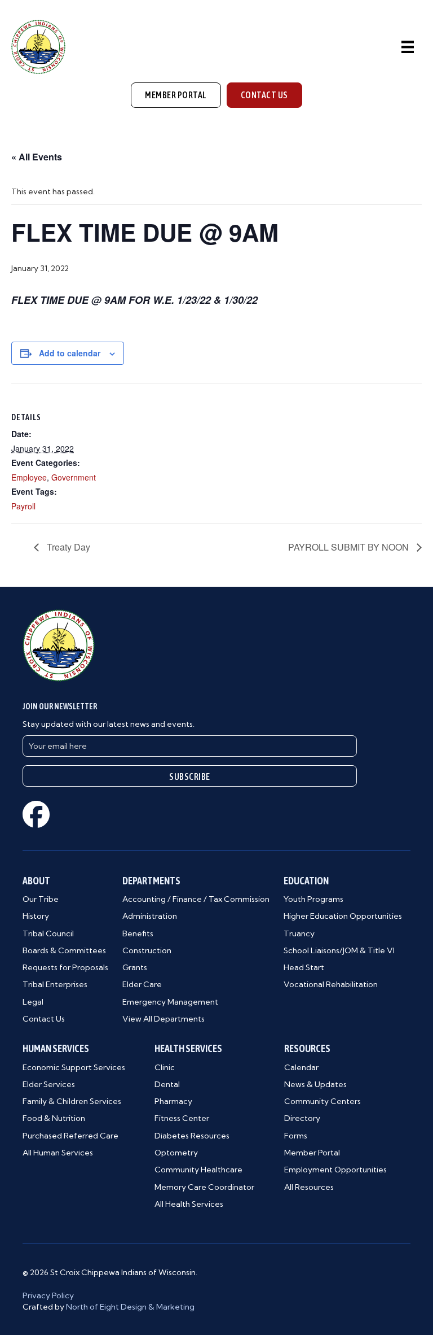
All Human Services (58, 1153)
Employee (29, 477)
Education (306, 881)
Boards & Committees (64, 950)
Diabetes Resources (191, 1136)
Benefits (137, 933)
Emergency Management (170, 1002)
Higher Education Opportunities (343, 916)
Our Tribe (41, 899)
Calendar (301, 1067)
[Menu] (408, 47)
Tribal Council (48, 933)
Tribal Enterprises (55, 984)
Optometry (176, 1153)
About (36, 881)
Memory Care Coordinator (204, 1187)
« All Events (36, 156)
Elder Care (142, 984)
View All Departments (163, 1019)
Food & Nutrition (54, 1118)
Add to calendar (69, 353)
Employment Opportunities (335, 1169)
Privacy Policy (48, 1295)
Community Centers (322, 1101)
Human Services (56, 1048)
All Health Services (188, 1204)
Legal (33, 1002)
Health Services (188, 1048)
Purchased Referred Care (70, 1136)
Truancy (299, 933)
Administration (149, 916)
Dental (167, 1084)
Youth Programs (313, 899)
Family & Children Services (72, 1101)
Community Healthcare (198, 1169)
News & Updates (315, 1084)
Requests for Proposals (65, 967)
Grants (134, 967)
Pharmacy (173, 1101)
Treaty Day (67, 546)
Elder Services (49, 1084)
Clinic (164, 1067)
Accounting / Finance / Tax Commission (195, 899)
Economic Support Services (74, 1067)
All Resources (309, 1187)
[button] (190, 776)
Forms (295, 1136)
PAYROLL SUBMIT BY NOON (349, 546)
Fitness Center (181, 1118)
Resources (307, 1048)
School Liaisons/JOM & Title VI (339, 950)
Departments (151, 881)
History (36, 916)
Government (73, 477)
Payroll (23, 506)
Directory (302, 1118)
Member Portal (312, 1153)
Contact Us (44, 1019)
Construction (146, 950)
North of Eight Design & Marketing (130, 1307)
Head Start (304, 967)
